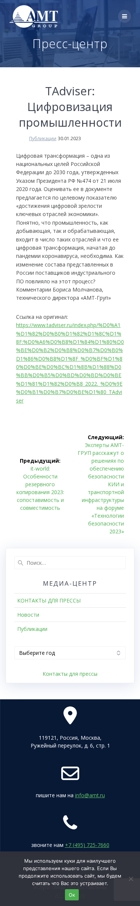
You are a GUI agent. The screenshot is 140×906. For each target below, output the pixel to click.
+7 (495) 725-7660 (87, 844)
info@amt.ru (90, 795)
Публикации (42, 138)
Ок (72, 895)
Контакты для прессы (70, 673)
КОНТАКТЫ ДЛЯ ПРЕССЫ (49, 600)
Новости (28, 614)
